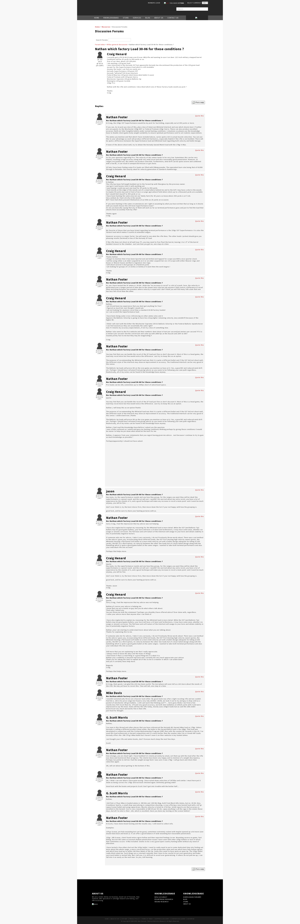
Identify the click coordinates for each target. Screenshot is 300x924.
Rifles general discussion (117, 44)
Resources (106, 27)
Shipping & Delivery (162, 919)
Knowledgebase (111, 18)
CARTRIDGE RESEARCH (164, 899)
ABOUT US (187, 904)
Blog (147, 18)
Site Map (124, 919)
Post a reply (199, 102)
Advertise (190, 919)
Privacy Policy (134, 919)
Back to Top (115, 919)
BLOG (185, 899)
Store (126, 18)
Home (96, 18)
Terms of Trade (147, 919)
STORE (185, 902)
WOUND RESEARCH (162, 902)
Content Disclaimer (178, 919)
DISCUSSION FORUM (192, 897)
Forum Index (100, 44)
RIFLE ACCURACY (161, 897)
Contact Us (172, 18)
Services (137, 18)
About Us (158, 18)
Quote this (199, 116)
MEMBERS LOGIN (154, 3)
